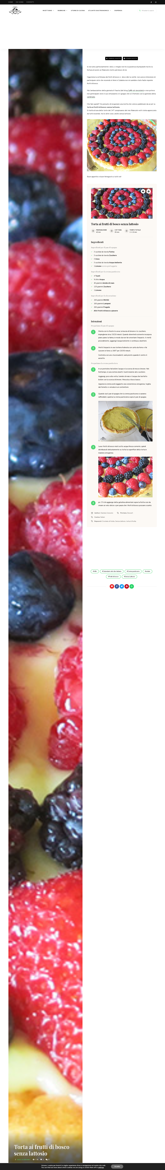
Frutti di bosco (114, 577)
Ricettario (47, 10)
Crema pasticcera (133, 571)
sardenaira (91, 97)
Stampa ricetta (131, 58)
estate (148, 571)
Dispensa (118, 10)
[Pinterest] (126, 586)
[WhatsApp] (131, 586)
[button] (148, 191)
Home (10, 2)
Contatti (30, 2)
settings (101, 1168)
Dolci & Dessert (24, 1159)
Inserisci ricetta (114, 58)
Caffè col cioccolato (135, 90)
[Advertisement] (82, 33)
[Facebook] (117, 586)
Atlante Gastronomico (98, 10)
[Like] (112, 586)
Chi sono (20, 2)
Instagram (155, 2)
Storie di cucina (78, 10)
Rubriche (61, 10)
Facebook (151, 2)
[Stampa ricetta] (143, 191)
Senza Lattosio (130, 577)
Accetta (117, 1166)
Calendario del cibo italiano (112, 571)
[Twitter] (122, 586)
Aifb (95, 571)
